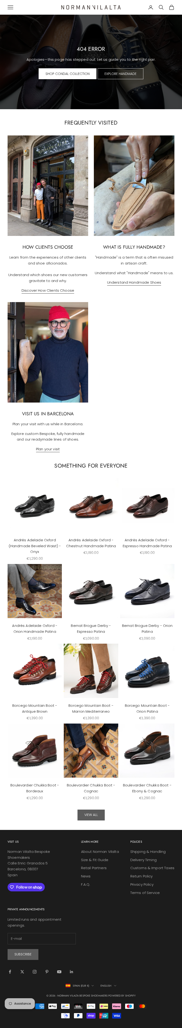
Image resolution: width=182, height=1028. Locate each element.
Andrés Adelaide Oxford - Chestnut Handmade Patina (91, 543)
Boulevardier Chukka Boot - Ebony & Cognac (147, 788)
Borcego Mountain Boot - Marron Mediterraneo (90, 708)
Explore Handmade (120, 73)
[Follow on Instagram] (34, 971)
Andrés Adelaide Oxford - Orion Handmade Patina (34, 628)
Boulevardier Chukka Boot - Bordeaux (34, 788)
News (86, 876)
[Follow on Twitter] (22, 971)
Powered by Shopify (122, 996)
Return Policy (141, 876)
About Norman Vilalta (100, 851)
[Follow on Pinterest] (47, 971)
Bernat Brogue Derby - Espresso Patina (91, 628)
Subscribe (23, 954)
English (106, 986)
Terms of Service (145, 892)
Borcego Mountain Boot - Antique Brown (34, 708)
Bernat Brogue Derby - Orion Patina (147, 628)
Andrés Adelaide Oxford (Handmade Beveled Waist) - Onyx (35, 546)
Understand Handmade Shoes (134, 282)
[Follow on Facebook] (10, 971)
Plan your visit (48, 449)
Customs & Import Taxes (152, 867)
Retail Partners (94, 867)
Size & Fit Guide (94, 859)
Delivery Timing (143, 859)
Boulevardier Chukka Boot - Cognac (91, 788)
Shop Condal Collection (68, 73)
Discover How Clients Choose (48, 290)
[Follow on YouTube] (59, 971)
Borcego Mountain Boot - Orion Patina (147, 708)
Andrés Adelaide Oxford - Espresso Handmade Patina (147, 543)
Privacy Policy (142, 884)
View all (91, 814)
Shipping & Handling (148, 851)
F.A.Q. (85, 884)
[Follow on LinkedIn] (71, 971)
